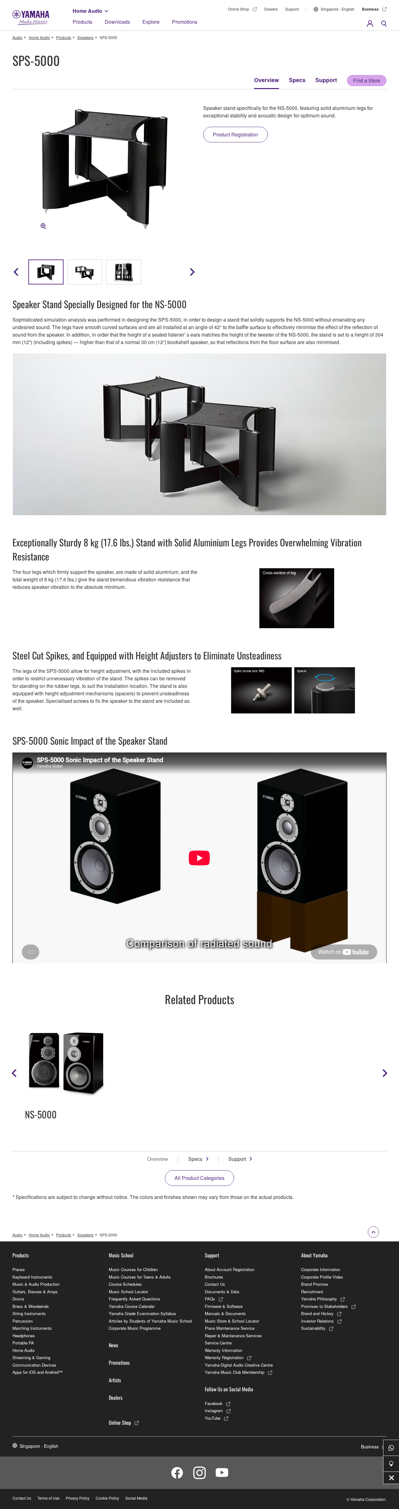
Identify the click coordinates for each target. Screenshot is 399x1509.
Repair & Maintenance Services (233, 1336)
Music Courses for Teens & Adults (140, 1277)
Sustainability (313, 1328)
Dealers (271, 9)
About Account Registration (229, 1269)
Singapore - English (337, 9)
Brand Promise (314, 1284)
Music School (121, 1255)
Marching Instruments (32, 1328)
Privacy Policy (77, 1498)
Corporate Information (320, 1269)
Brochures (214, 1277)
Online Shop (238, 9)
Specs (297, 80)
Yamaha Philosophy (319, 1299)
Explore (151, 21)
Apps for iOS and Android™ (37, 1372)
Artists (115, 1380)
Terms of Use (48, 1498)
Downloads (117, 21)
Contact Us (215, 1284)
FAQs (210, 1299)
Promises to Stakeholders (324, 1306)
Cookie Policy (107, 1498)
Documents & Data (222, 1291)
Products (82, 21)
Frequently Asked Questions (134, 1299)
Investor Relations (317, 1321)
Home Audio (87, 10)
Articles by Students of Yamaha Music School (150, 1321)
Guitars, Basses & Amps (35, 1291)
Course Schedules (125, 1284)
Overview (266, 80)
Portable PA (23, 1343)
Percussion (22, 1321)
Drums (18, 1299)
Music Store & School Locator (232, 1321)
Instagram (214, 1410)
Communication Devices (34, 1365)
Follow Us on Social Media (229, 1389)
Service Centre (218, 1343)
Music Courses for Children (133, 1269)
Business (370, 9)
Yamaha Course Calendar (132, 1306)
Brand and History (317, 1313)
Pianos (18, 1269)
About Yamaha (314, 1255)
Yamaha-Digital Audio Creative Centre (239, 1365)
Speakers (85, 37)
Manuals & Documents (225, 1313)
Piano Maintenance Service (229, 1328)
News (113, 1345)
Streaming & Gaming (31, 1357)
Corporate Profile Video (322, 1277)
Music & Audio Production (36, 1284)
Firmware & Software (224, 1306)
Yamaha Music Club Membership (234, 1372)
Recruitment (312, 1291)
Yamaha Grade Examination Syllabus (142, 1313)
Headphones (23, 1336)
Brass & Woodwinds (30, 1306)
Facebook (214, 1403)
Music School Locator (128, 1291)
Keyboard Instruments (32, 1277)
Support (292, 9)
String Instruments (29, 1313)
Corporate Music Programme (135, 1328)
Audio (17, 37)
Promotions (184, 21)
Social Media (136, 1498)
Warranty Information (223, 1350)
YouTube (212, 1418)
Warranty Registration (224, 1357)
